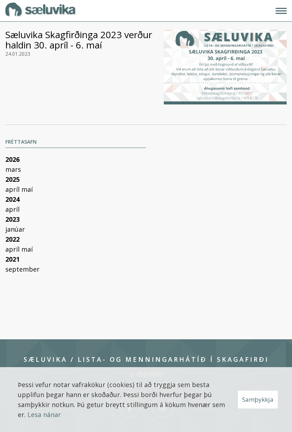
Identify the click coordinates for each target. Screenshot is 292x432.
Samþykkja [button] (257, 399)
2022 (12, 239)
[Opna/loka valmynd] (281, 11)
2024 (12, 199)
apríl (13, 189)
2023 (12, 219)
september (22, 269)
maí (27, 189)
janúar (15, 229)
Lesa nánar (44, 414)
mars (13, 169)
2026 (12, 159)
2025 (12, 179)
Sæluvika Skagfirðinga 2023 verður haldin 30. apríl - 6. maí (78, 39)
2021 (12, 259)
